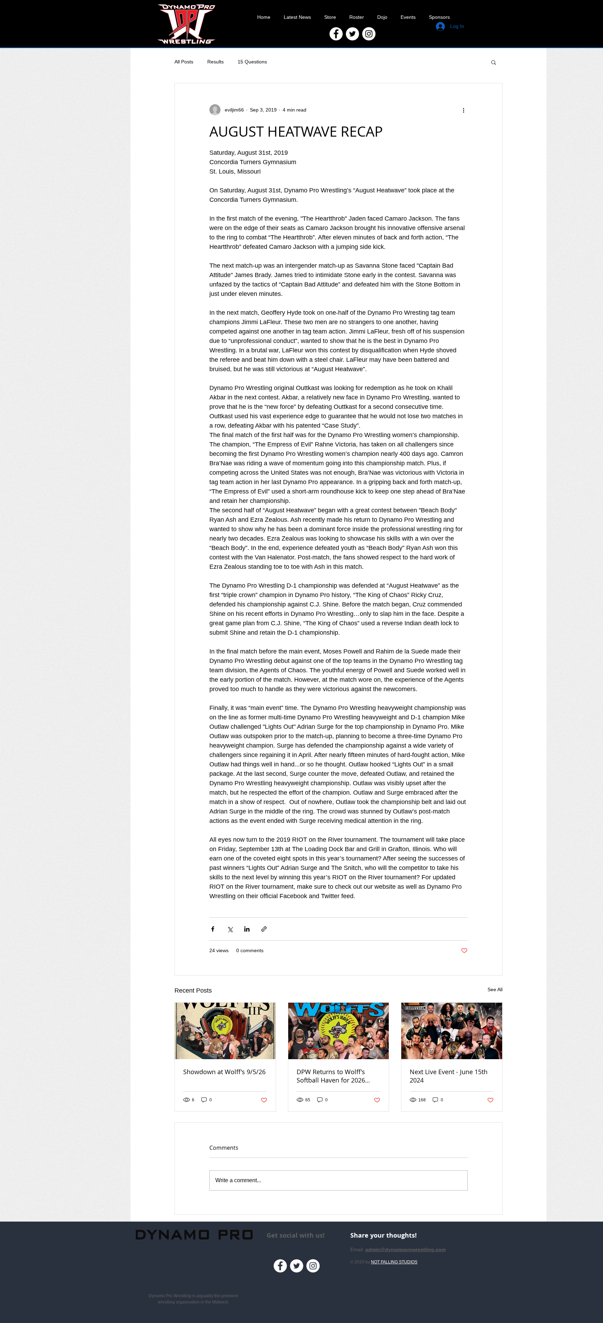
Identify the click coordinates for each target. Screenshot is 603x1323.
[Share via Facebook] (212, 929)
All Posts (183, 61)
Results (215, 61)
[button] (493, 62)
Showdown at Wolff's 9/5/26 (224, 1072)
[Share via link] (264, 929)
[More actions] (463, 110)
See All (494, 989)
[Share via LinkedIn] (247, 929)
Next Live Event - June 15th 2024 (448, 1076)
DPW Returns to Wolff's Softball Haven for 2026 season (331, 1076)
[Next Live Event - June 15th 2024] (451, 1031)
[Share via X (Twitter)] (229, 929)
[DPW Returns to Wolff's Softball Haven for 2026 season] (338, 1031)
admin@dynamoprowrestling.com (405, 1249)
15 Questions (252, 61)
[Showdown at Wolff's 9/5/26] (225, 1031)
